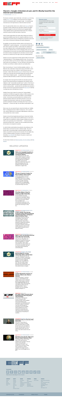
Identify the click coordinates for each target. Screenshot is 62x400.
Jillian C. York (24, 251)
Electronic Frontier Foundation (11, 4)
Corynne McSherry (7, 14)
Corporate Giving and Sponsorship (44, 385)
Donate (56, 2)
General (7, 380)
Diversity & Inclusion (16, 388)
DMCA (38, 52)
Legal (7, 381)
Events (28, 382)
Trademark (21, 394)
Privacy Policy (34, 394)
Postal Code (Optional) (42, 26)
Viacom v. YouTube (10, 19)
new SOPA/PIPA (12, 134)
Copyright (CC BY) (10, 394)
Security (7, 382)
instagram (15, 372)
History (14, 383)
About (33, 2)
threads (38, 372)
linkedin (31, 372)
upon (22, 282)
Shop (53, 2)
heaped (19, 282)
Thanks (45, 394)
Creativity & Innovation (41, 49)
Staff (14, 387)
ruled (25, 349)
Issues (37, 2)
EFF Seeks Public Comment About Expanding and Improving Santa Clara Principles (24, 295)
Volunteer (14, 381)
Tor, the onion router (19, 194)
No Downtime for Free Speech (43, 47)
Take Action (46, 2)
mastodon (7, 372)
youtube (23, 372)
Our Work (40, 2)
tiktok (34, 372)
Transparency (22, 383)
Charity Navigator (21, 374)
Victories (14, 382)
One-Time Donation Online (45, 382)
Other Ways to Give (44, 387)
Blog (27, 380)
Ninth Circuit (26, 87)
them (24, 282)
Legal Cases (29, 383)
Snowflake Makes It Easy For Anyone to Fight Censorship (22, 193)
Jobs (14, 386)
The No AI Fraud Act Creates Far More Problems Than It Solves (23, 174)
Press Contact (36, 380)
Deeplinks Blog (18, 150)
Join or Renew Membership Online (45, 381)
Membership (8, 383)
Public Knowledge (19, 139)
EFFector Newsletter (30, 386)
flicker (27, 372)
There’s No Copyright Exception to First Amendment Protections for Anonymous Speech (24, 153)
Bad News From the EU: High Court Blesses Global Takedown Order (24, 337)
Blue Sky (19, 372)
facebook (11, 372)
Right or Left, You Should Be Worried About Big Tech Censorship (24, 236)
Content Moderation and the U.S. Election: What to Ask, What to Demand (23, 275)
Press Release (18, 293)
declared (19, 71)
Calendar (14, 380)
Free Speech (22, 380)
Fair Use (50, 49)
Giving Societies (43, 383)
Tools (50, 2)
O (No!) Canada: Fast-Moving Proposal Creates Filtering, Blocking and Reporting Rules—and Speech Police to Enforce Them (24, 214)
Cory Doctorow (25, 234)
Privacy (21, 381)
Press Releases (29, 381)
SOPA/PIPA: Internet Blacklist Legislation (49, 52)
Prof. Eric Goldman (26, 139)
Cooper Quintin (25, 190)
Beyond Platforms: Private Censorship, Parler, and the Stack (23, 254)
